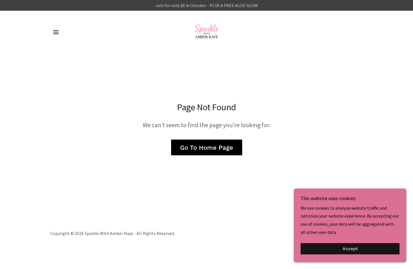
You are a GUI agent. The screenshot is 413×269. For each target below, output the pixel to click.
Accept (350, 249)
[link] (206, 31)
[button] (56, 32)
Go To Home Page (206, 147)
